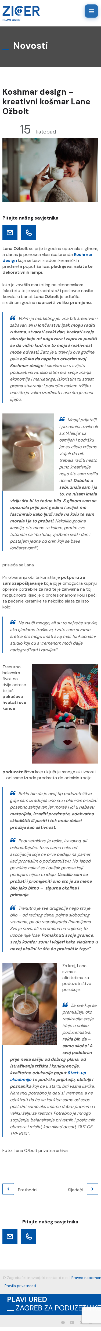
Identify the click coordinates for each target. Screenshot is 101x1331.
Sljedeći (75, 1190)
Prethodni (27, 1190)
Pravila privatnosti (20, 1285)
